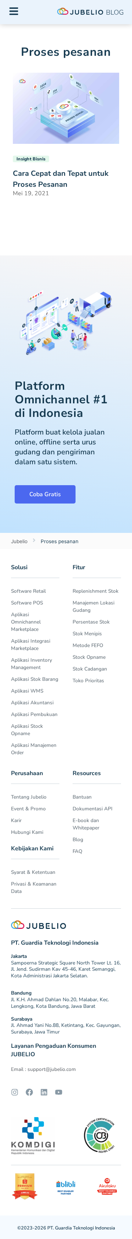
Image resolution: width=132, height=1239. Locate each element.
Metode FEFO (88, 645)
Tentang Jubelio (29, 796)
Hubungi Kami (27, 832)
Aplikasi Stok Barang (34, 679)
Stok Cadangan (90, 668)
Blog (78, 839)
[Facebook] (29, 1092)
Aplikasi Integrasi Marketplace (30, 644)
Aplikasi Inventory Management (31, 664)
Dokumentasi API (93, 808)
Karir (16, 820)
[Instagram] (14, 1092)
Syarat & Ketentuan (33, 872)
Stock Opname (89, 657)
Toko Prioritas (88, 680)
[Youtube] (58, 1092)
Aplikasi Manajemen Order (33, 749)
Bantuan (82, 796)
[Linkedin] (44, 1092)
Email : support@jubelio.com (43, 1069)
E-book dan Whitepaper (86, 824)
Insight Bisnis (30, 159)
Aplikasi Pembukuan (34, 714)
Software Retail (28, 591)
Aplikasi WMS (27, 690)
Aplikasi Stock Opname (27, 730)
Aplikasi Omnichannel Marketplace (26, 622)
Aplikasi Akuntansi (32, 702)
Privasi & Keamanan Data (33, 887)
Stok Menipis (87, 633)
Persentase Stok (91, 621)
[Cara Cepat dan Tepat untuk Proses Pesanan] (66, 107)
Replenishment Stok (95, 591)
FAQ (77, 851)
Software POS (27, 602)
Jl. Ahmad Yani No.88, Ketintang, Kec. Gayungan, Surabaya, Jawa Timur (66, 1028)
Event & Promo (28, 808)
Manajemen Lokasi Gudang (93, 606)
